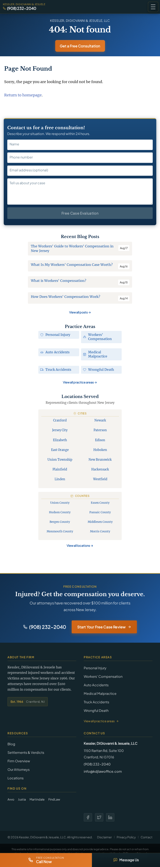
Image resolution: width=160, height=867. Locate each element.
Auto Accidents (96, 685)
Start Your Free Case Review (101, 627)
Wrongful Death (96, 710)
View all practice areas (80, 382)
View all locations (80, 545)
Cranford (60, 420)
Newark (100, 420)
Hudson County (60, 512)
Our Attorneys (19, 769)
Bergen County (60, 522)
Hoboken (100, 450)
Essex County (100, 503)
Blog (11, 744)
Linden (60, 479)
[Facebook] (88, 817)
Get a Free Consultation (80, 46)
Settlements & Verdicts (26, 752)
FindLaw (54, 799)
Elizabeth (60, 440)
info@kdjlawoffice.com (103, 771)
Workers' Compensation (103, 676)
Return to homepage (23, 95)
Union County (60, 503)
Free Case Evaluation (80, 213)
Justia (22, 799)
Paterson (100, 430)
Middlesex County (100, 522)
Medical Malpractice (100, 693)
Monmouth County (60, 531)
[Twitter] (99, 817)
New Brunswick (100, 460)
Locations (16, 778)
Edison (100, 440)
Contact (146, 837)
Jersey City (60, 430)
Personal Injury (95, 668)
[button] (153, 7)
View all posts (80, 312)
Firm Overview (19, 761)
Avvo (11, 799)
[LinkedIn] (110, 817)
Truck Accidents (96, 702)
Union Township (60, 460)
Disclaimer (104, 837)
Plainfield (59, 469)
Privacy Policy (126, 837)
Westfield (100, 479)
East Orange (60, 450)
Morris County (100, 531)
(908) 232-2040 (21, 8)
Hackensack (100, 469)
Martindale (37, 799)
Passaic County (100, 512)
